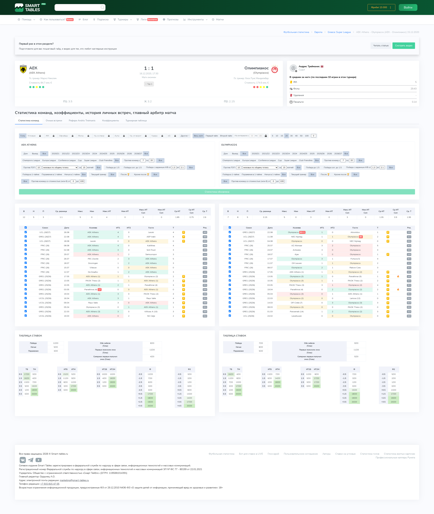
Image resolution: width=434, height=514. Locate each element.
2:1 (205, 285)
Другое (184, 135)
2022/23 (76, 153)
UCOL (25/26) (45, 298)
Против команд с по (136, 160)
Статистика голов (369, 453)
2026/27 (138, 153)
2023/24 (86, 153)
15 (282, 135)
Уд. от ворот (136, 135)
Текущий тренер (98, 174)
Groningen (93, 263)
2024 (94, 153)
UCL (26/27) (45, 232)
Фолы (81, 135)
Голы (22, 135)
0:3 (409, 303)
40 (296, 135)
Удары (154, 135)
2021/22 (66, 153)
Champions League (31, 160)
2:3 (205, 259)
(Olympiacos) (261, 72)
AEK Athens (93, 232)
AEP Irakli (151, 236)
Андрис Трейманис (309, 66)
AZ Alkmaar (296, 245)
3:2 (409, 245)
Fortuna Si (355, 258)
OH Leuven (297, 263)
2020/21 (55, 153)
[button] (390, 7)
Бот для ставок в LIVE (251, 453)
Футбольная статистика (296, 32)
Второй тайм (226, 135)
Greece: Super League (339, 32)
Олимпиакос (256, 68)
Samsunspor (151, 254)
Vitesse (93, 267)
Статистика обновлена (217, 191)
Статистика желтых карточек (399, 453)
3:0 (205, 250)
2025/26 (120, 153)
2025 (112, 153)
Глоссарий (273, 453)
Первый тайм (212, 135)
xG (169, 135)
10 (277, 135)
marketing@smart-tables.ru (74, 480)
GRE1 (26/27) (45, 236)
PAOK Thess (93, 280)
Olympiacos (151, 276)
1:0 (409, 232)
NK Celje (151, 316)
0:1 (205, 307)
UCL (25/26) (248, 316)
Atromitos (355, 232)
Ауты (117, 135)
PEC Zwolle (93, 258)
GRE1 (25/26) (45, 276)
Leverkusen (297, 316)
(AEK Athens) (37, 72)
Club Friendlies (106, 160)
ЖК (48, 135)
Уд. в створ (99, 135)
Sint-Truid (151, 250)
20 (286, 135)
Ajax (297, 254)
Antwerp (297, 250)
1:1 (205, 276)
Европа (318, 32)
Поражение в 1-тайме (52, 174)
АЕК (33, 68)
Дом (26, 153)
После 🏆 (125, 174)
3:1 (205, 298)
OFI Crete (296, 302)
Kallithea (151, 245)
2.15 (229, 101)
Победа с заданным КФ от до (163, 167)
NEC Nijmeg (296, 236)
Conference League (67, 160)
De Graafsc (93, 272)
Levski (151, 232)
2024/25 (103, 153)
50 (301, 135)
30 (291, 135)
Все (44, 153)
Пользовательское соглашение (301, 453)
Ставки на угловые (345, 453)
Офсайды (63, 135)
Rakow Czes (355, 267)
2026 (129, 153)
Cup (80, 160)
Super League (90, 160)
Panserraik (297, 311)
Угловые (32, 135)
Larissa (355, 298)
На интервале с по (246, 135)
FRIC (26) (45, 245)
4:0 (205, 232)
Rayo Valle (151, 298)
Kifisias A (151, 311)
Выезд (35, 153)
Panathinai (151, 285)
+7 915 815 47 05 (49, 483)
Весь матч (198, 135)
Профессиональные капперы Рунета (395, 457)
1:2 (205, 254)
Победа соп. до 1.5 (133, 167)
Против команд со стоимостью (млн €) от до (55, 181)
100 (307, 135)
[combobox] (80, 7)
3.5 (67, 101)
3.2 (148, 101)
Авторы (326, 453)
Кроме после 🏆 (141, 174)
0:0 (205, 241)
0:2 (205, 316)
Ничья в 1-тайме (72, 174)
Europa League (49, 160)
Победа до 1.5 (112, 167)
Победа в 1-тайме (31, 174)
